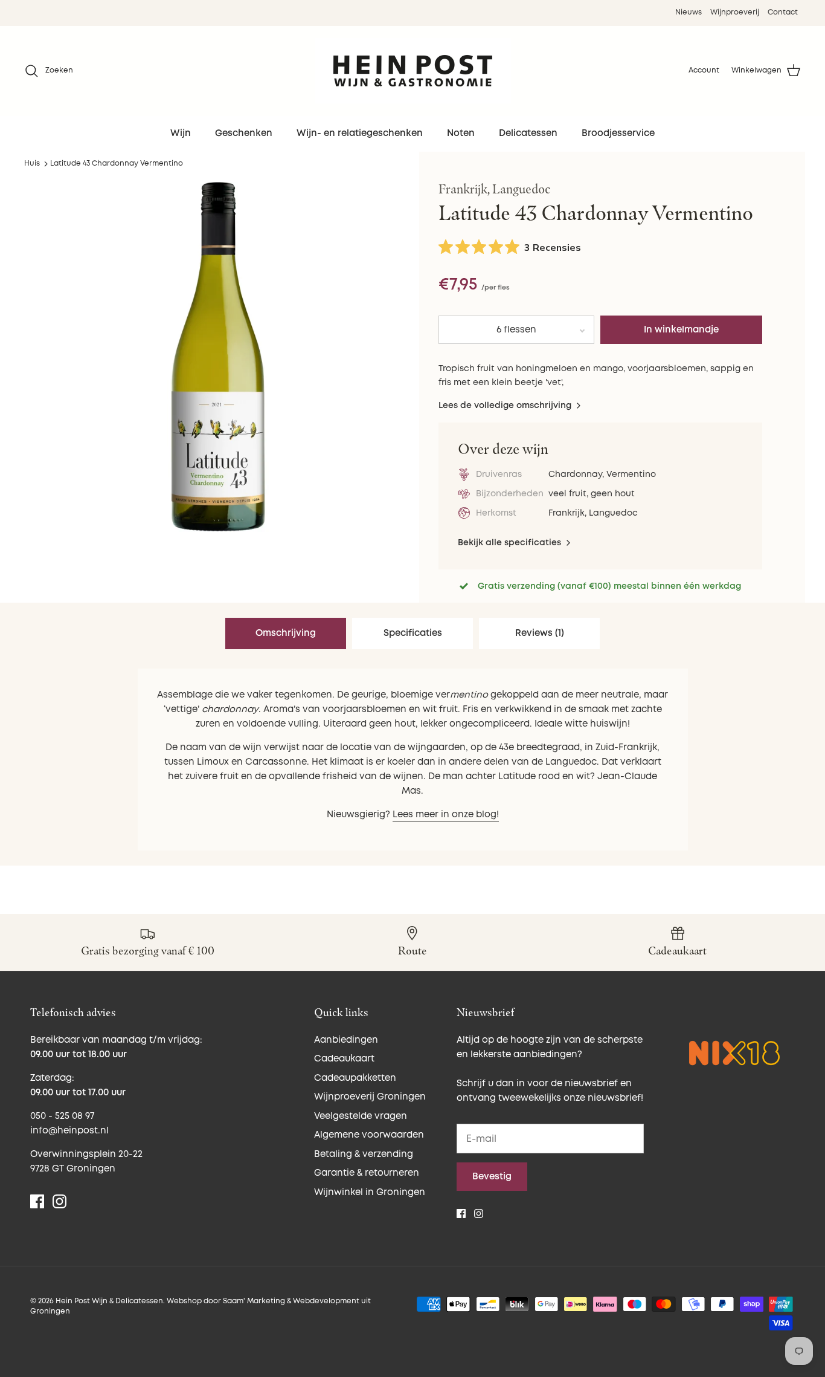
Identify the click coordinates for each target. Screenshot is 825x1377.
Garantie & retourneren (366, 1173)
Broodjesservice (618, 133)
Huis (32, 163)
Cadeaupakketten (355, 1078)
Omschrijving (285, 633)
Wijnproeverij (734, 12)
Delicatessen (528, 133)
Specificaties (413, 633)
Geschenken (243, 133)
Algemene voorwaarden (369, 1135)
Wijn (180, 133)
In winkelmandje (681, 329)
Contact (783, 12)
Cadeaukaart (344, 1058)
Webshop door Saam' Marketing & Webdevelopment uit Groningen (200, 1306)
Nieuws (688, 12)
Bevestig (492, 1176)
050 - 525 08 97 (62, 1116)
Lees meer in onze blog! (446, 814)
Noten (461, 133)
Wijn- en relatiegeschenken (360, 133)
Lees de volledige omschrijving (506, 405)
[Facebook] (37, 1201)
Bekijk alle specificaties (510, 542)
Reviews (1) (539, 633)
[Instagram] (59, 1201)
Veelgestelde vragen (360, 1116)
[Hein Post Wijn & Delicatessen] (413, 70)
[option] (218, 357)
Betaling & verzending (363, 1154)
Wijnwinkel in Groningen (369, 1192)
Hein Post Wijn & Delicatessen (109, 1301)
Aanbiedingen (346, 1040)
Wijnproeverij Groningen (370, 1096)
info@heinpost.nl (69, 1130)
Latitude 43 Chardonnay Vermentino (116, 163)
